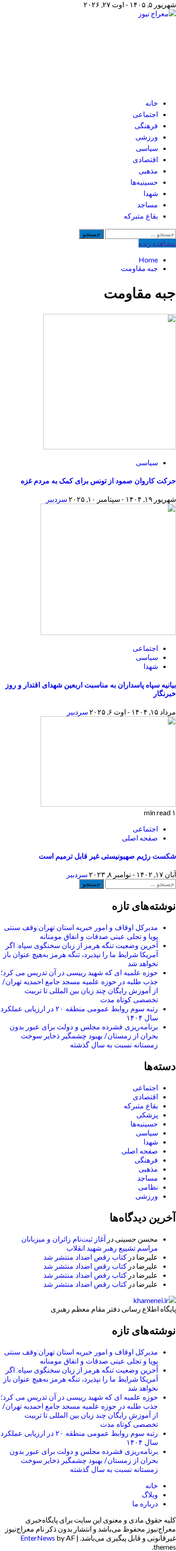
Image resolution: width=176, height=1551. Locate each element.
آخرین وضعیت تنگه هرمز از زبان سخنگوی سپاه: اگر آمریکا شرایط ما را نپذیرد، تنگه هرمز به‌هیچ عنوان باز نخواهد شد (80, 954)
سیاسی (147, 148)
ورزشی (146, 137)
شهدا (151, 193)
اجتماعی (145, 114)
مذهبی (148, 171)
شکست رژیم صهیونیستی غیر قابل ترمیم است (107, 856)
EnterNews (37, 1537)
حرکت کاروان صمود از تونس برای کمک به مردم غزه (98, 481)
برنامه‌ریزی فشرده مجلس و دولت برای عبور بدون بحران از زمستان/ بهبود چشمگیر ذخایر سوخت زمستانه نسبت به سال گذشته (83, 1036)
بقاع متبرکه (141, 216)
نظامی (148, 1187)
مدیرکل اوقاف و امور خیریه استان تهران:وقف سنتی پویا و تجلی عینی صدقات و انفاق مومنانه (81, 932)
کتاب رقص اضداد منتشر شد (85, 1257)
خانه (151, 103)
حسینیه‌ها (144, 182)
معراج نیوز (137, 49)
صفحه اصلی (140, 837)
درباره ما (145, 1503)
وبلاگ (150, 1494)
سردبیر (56, 499)
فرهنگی (146, 126)
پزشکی (147, 1115)
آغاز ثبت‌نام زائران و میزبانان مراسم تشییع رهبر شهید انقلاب (89, 1243)
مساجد (147, 205)
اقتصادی (145, 159)
